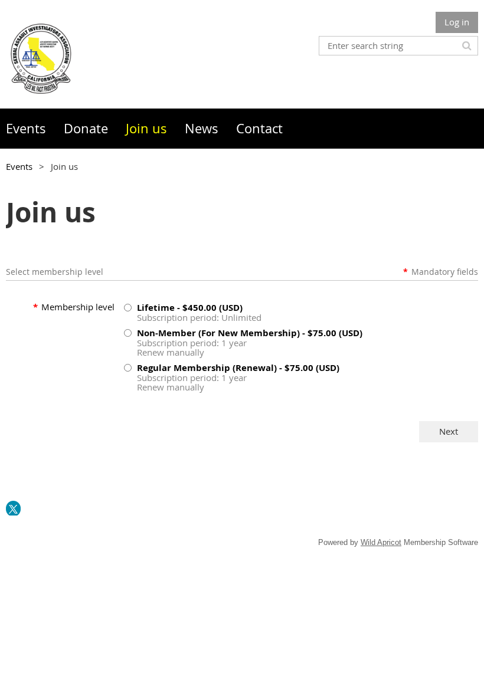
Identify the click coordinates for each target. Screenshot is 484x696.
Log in (456, 22)
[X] (13, 508)
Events (19, 166)
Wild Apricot (381, 542)
